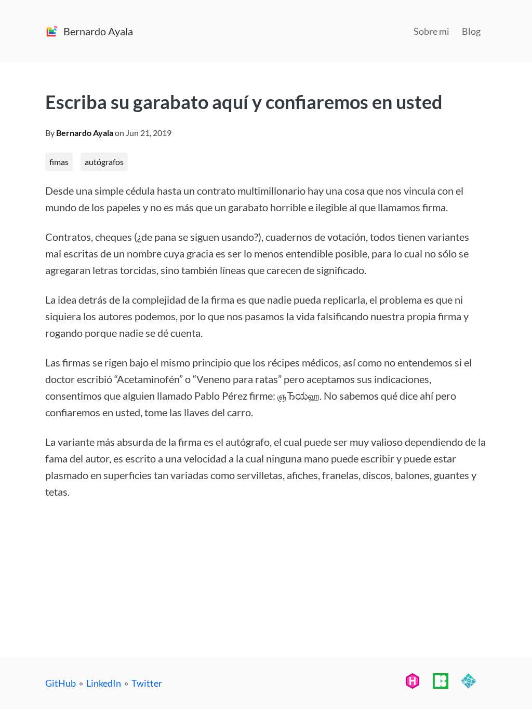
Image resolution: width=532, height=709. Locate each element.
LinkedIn (103, 683)
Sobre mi (431, 31)
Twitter (146, 683)
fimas (59, 162)
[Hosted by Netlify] (468, 684)
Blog (471, 31)
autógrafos (104, 162)
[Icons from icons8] (440, 684)
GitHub (60, 683)
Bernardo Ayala (84, 133)
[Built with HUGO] (412, 684)
